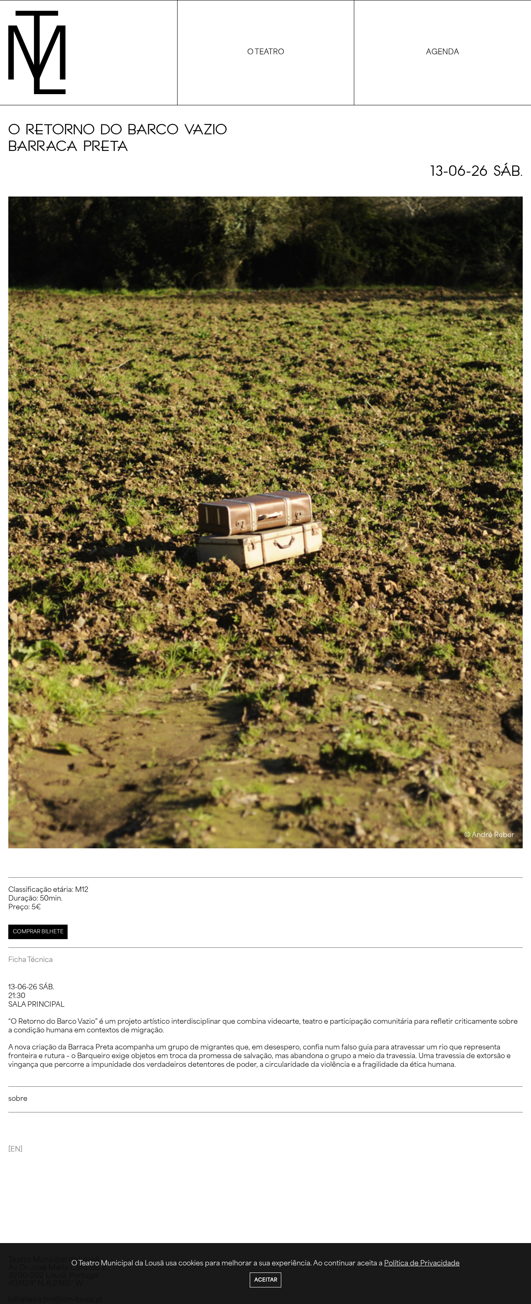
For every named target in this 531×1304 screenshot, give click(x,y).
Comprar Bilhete (38, 932)
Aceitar (265, 1280)
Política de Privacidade (422, 1263)
